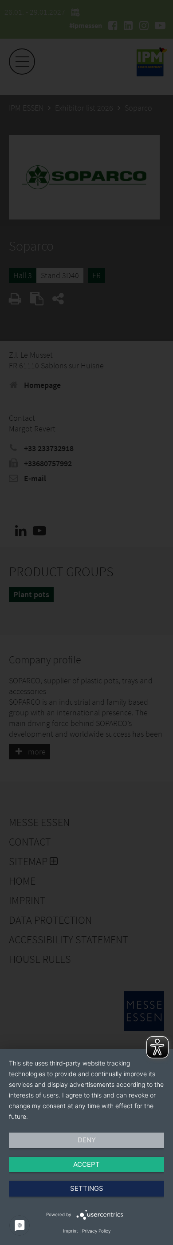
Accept (86, 1164)
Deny (87, 1140)
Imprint (70, 1230)
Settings (86, 1188)
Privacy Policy (96, 1230)
